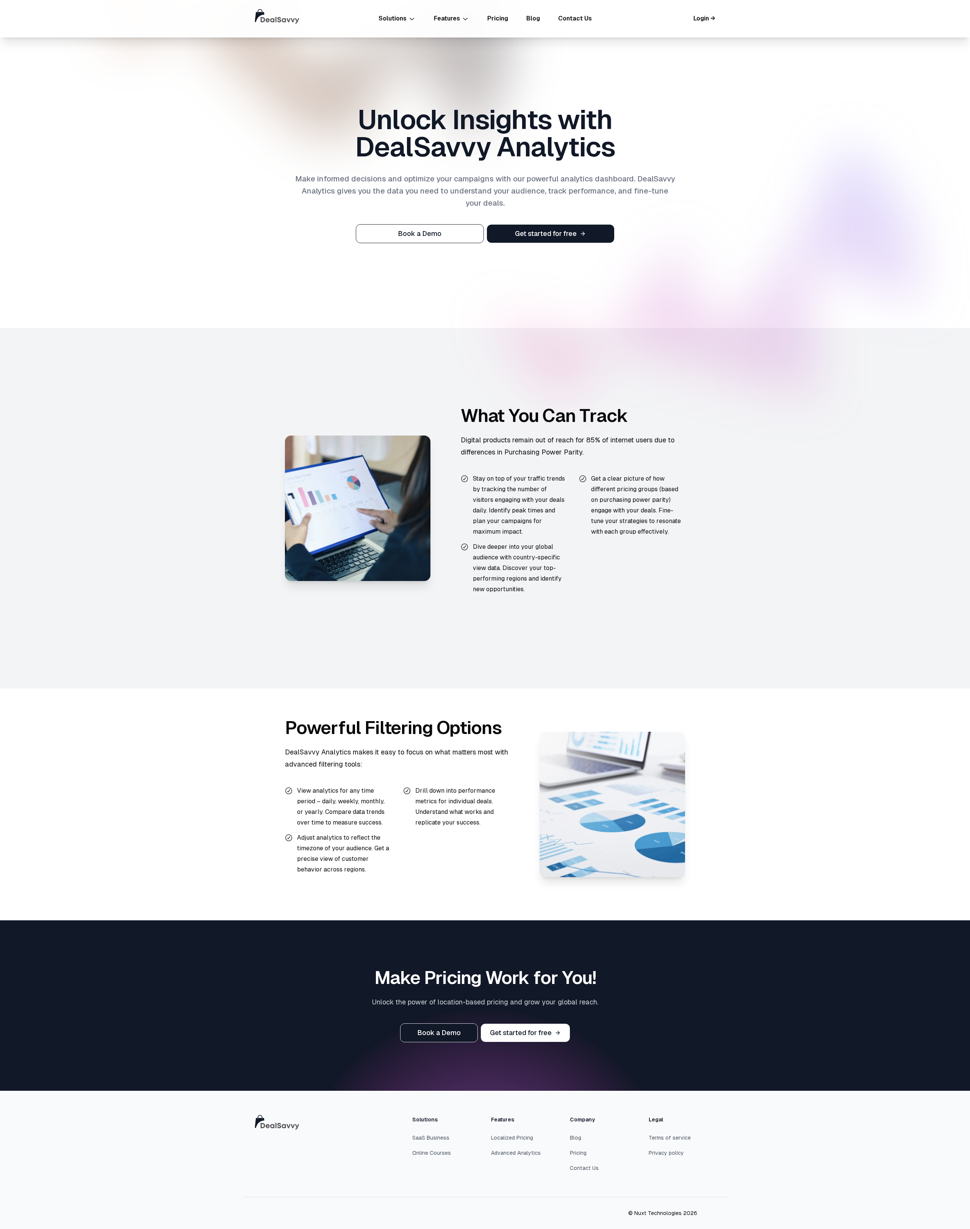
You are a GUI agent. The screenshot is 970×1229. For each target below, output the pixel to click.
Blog (533, 18)
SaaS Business (430, 1138)
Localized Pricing (512, 1138)
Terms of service (670, 1138)
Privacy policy (666, 1153)
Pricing (497, 18)
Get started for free (546, 233)
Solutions (393, 18)
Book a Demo (419, 233)
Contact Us (575, 18)
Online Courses (431, 1153)
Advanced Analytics (516, 1153)
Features (447, 18)
